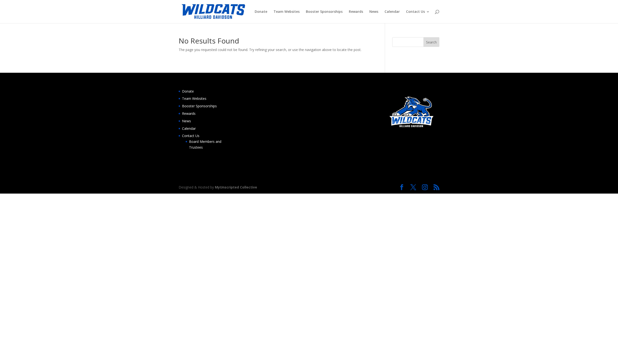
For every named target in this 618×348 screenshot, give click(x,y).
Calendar (392, 12)
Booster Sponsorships (324, 12)
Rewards (356, 12)
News (373, 12)
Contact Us (415, 12)
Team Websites (287, 12)
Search (431, 42)
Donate (261, 12)
